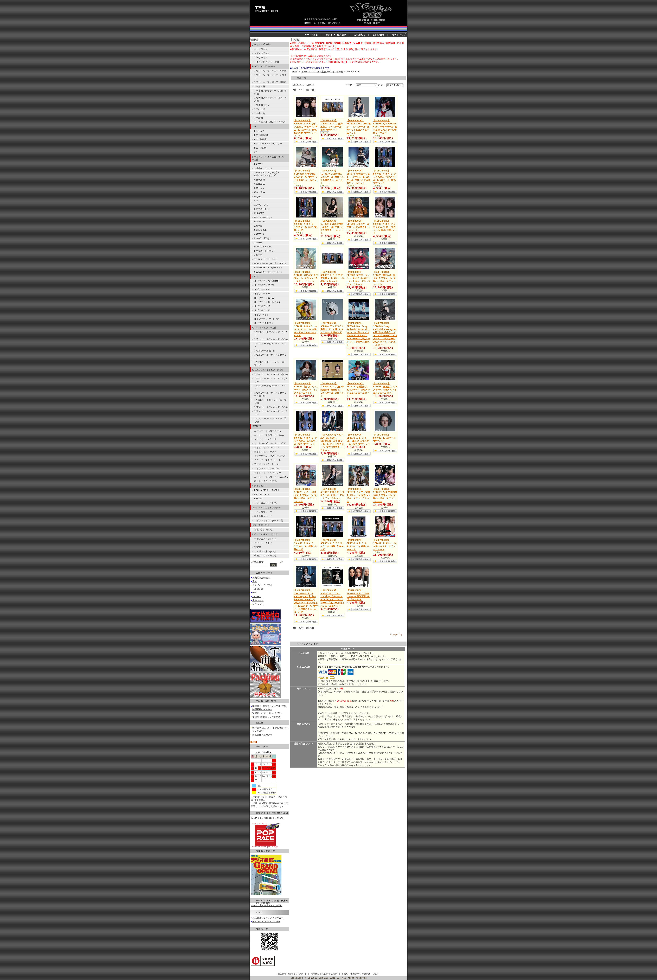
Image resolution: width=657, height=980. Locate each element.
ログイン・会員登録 (336, 34)
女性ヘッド (257, 604)
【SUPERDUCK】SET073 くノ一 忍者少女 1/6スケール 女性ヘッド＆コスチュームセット (305, 495)
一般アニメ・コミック (265, 538)
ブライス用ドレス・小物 (266, 61)
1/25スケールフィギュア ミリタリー (271, 412)
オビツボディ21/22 (264, 298)
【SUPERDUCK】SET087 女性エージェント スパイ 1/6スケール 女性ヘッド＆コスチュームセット (358, 278)
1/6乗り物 (259, 113)
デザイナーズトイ (263, 543)
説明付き (297, 84)
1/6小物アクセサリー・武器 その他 (270, 92)
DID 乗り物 (260, 139)
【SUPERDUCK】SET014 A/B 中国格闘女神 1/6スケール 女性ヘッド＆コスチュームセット (385, 495)
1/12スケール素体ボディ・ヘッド (270, 345)
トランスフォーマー (264, 512)
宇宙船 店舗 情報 (266, 701)
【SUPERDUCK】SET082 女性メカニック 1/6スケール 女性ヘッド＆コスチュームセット (305, 329)
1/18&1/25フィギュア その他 (267, 369)
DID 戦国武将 (261, 135)
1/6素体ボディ (261, 105)
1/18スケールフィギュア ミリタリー (271, 380)
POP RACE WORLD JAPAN (266, 921)
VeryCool (259, 179)
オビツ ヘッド (261, 314)
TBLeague (257, 589)
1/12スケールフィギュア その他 (271, 339)
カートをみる (311, 34)
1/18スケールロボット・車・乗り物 (270, 401)
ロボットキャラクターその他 (268, 520)
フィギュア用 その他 (265, 551)
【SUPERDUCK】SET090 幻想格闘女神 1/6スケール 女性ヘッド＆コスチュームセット (332, 227)
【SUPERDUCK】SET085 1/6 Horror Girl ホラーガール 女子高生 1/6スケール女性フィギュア (385, 126)
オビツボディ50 (262, 310)
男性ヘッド (257, 600)
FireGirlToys (262, 238)
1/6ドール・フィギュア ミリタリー (270, 76)
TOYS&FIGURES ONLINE (266, 11)
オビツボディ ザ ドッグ (266, 318)
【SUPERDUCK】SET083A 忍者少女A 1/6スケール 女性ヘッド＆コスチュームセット (332, 176)
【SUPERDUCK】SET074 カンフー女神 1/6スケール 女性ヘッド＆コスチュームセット (358, 495)
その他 (259, 722)
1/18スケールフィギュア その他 (271, 374)
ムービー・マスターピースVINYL (271, 477)
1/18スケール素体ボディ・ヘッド (270, 387)
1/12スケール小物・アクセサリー (270, 356)
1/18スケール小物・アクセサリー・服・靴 (270, 394)
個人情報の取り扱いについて (292, 973)
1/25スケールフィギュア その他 (271, 407)
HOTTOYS (256, 426)
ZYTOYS (258, 226)
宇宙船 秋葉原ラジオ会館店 (266, 717)
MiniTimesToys (263, 217)
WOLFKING (259, 221)
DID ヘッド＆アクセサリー (268, 143)
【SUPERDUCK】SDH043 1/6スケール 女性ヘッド (384, 437)
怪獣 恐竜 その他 (263, 529)
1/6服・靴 (259, 86)
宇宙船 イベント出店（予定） (267, 713)
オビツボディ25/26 (264, 285)
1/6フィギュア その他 (263, 66)
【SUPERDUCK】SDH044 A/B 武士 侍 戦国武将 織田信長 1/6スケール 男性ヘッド (332, 389)
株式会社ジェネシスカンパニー (268, 918)
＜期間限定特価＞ (261, 577)
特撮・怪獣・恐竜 (260, 525)
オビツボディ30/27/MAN (267, 302)
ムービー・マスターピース (267, 431)
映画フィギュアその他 (265, 555)
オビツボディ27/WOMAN (266, 281)
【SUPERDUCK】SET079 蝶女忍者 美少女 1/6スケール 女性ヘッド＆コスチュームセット (384, 278)
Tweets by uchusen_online (267, 818)
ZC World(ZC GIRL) (266, 259)
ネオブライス (261, 49)
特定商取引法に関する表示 (324, 973)
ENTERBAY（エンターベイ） (268, 267)
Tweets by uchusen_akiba (266, 905)
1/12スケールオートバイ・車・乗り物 (270, 363)
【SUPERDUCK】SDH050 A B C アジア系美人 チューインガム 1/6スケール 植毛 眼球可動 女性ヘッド (306, 126)
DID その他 (260, 147)
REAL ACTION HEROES (266, 490)
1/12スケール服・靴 (264, 350)
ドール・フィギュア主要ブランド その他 (268, 158)
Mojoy (257, 196)
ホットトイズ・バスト (265, 451)
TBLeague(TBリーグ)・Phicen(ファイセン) (267, 174)
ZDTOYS (258, 242)
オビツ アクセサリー (265, 323)
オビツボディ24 (262, 289)
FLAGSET (259, 213)
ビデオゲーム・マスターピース (269, 455)
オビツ (255, 276)
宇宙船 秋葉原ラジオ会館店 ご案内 (360, 973)
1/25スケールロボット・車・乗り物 (270, 420)
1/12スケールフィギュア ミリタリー (271, 333)
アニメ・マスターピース (266, 464)
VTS (256, 200)
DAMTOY (258, 164)
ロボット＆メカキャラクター (266, 507)
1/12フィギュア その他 (264, 327)
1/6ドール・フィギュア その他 (270, 71)
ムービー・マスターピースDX (269, 435)
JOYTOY (258, 255)
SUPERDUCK (260, 230)
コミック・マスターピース (267, 460)
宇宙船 (260, 8)
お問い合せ (378, 34)
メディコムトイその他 (265, 503)
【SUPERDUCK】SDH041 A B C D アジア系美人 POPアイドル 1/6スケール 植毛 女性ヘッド (384, 176)
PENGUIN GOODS (263, 246)
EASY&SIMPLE (261, 209)
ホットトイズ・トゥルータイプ (269, 443)
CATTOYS (259, 234)
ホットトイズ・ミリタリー (267, 472)
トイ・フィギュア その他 (265, 534)
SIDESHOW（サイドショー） (268, 272)
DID (254, 126)
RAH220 (258, 498)
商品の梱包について (262, 735)
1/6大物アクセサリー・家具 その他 (270, 99)
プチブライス (261, 57)
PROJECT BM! (261, 494)
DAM (254, 592)
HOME (294, 71)
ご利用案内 (359, 34)
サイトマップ (399, 34)
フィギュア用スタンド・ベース (269, 121)
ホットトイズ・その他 (265, 481)
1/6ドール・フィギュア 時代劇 (270, 82)
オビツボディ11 (262, 306)
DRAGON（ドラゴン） (265, 251)
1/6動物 (258, 117)
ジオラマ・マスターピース (267, 468)
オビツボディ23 (262, 293)
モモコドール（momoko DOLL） (270, 263)
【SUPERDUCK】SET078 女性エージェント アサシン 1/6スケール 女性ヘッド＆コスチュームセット (358, 176)
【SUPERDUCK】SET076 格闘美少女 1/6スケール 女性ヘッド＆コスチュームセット (358, 389)
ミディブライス (262, 53)
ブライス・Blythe (261, 44)
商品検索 (254, 39)
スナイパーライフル (262, 585)
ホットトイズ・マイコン (266, 447)
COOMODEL (259, 184)
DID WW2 (259, 131)
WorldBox (259, 192)
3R (255, 152)
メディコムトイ (259, 485)
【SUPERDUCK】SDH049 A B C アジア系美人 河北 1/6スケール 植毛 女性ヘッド (384, 227)
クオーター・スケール (265, 439)
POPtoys (259, 188)
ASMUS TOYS (261, 204)
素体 (254, 581)
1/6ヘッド (259, 109)
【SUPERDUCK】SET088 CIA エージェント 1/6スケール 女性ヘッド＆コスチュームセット (359, 126)
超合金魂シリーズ (263, 516)
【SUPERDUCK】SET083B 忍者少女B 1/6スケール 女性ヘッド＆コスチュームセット (305, 176)
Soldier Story (263, 168)
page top (397, 634)
